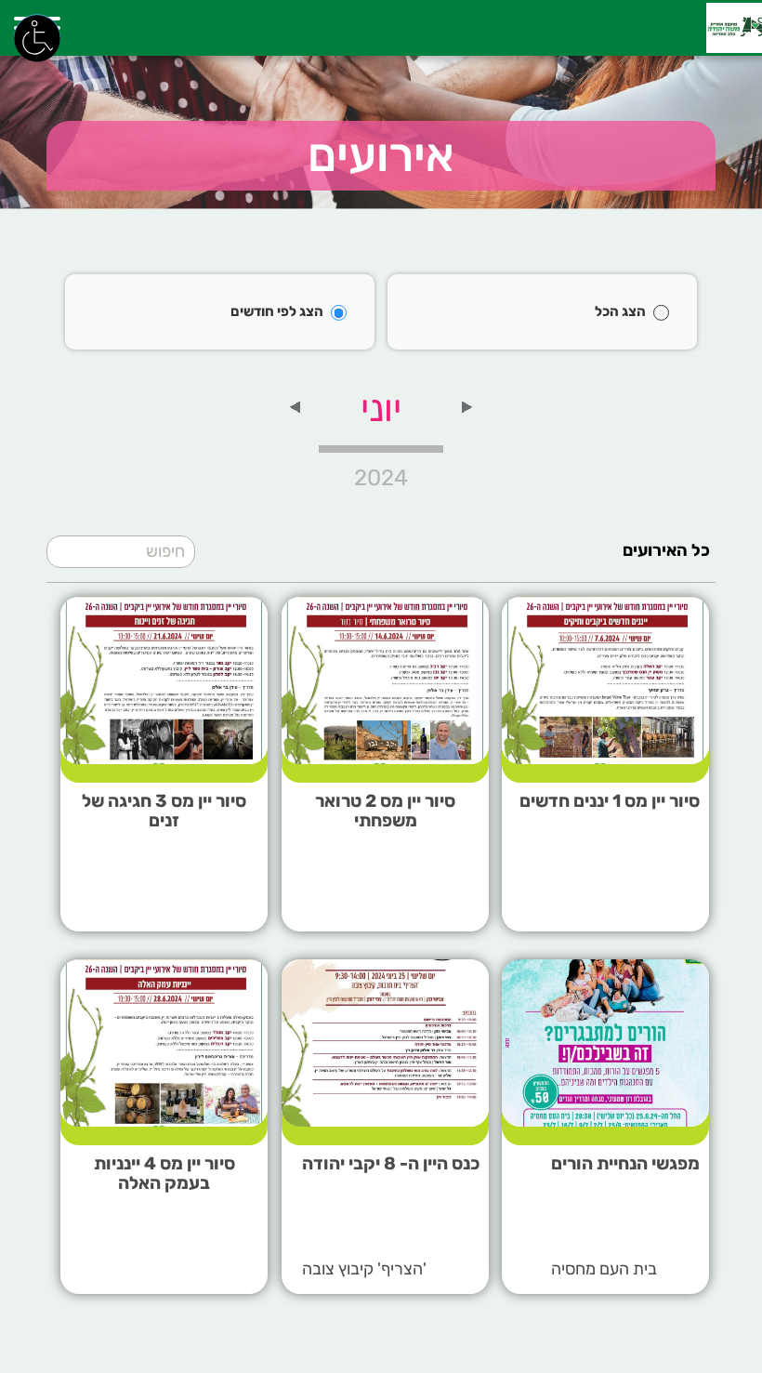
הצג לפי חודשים (276, 311)
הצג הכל (620, 311)
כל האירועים (666, 550)
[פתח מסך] (37, 37)
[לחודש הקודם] (467, 407)
